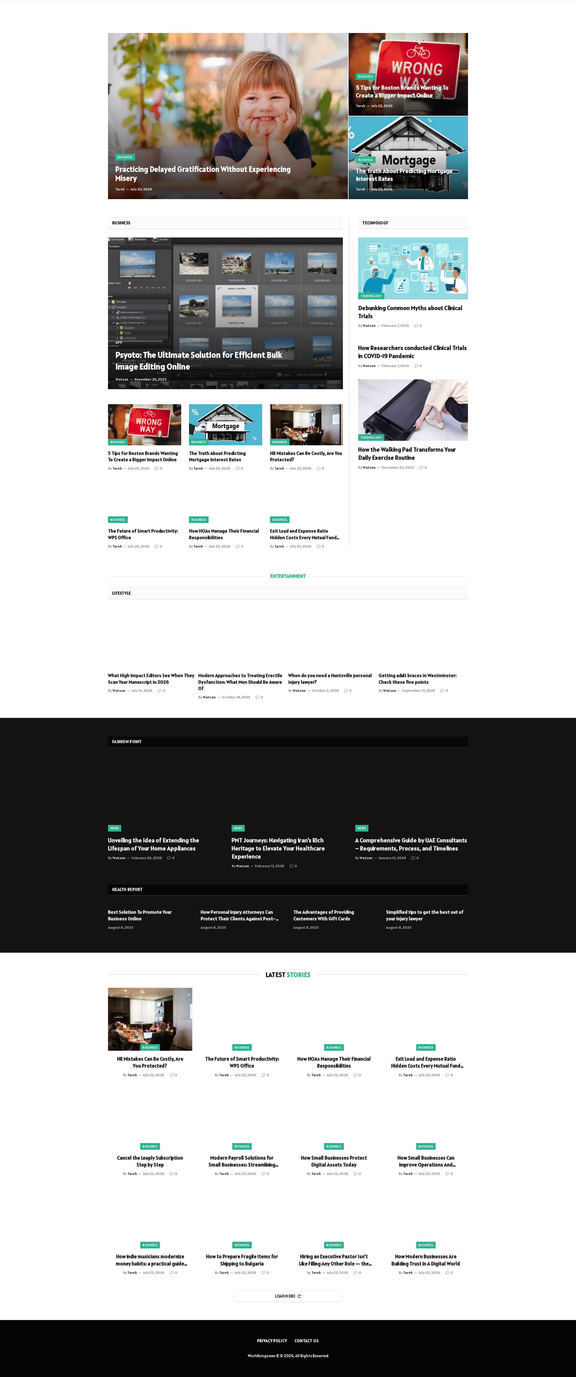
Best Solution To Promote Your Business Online (140, 915)
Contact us (307, 1340)
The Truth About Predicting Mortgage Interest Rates (404, 175)
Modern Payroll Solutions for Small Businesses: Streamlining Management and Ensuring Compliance (241, 1161)
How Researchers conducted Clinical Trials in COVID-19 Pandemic (412, 352)
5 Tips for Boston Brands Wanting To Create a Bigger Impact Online (402, 91)
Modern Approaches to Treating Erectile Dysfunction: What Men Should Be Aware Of (240, 681)
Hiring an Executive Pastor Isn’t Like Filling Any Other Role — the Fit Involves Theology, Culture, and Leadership (334, 1260)
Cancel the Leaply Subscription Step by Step (150, 1161)
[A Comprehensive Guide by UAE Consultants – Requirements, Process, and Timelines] (411, 794)
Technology (371, 296)
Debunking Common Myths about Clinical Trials (410, 312)
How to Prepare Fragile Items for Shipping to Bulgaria (242, 1260)
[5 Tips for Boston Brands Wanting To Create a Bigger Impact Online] (408, 74)
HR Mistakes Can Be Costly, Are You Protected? (306, 456)
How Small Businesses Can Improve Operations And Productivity (426, 1161)
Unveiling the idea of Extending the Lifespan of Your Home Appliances (153, 844)
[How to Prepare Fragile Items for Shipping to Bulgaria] (242, 1216)
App (119, 342)
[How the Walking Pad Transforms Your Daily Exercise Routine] (413, 410)
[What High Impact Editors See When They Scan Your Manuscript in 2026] (153, 638)
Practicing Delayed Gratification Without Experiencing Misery (203, 174)
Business (125, 157)
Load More (285, 1296)
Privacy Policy (272, 1340)
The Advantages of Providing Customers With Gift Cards (323, 915)
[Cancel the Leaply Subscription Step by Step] (150, 1118)
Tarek (119, 189)
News (114, 828)
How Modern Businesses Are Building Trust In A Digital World (426, 1260)
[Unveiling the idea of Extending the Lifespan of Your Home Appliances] (164, 794)
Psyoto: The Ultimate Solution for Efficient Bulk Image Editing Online (199, 360)
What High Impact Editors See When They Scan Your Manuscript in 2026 (151, 678)
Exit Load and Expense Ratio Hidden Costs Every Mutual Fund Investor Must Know (303, 534)
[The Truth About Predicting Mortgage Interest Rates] (408, 157)
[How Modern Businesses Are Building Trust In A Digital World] (426, 1216)
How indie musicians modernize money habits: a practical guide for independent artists (150, 1260)
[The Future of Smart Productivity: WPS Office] (144, 502)
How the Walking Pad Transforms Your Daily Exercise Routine (407, 453)
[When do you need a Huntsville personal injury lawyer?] (333, 638)
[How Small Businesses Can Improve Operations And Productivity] (426, 1118)
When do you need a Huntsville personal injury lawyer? (330, 678)
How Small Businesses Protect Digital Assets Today (334, 1161)
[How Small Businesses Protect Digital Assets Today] (334, 1118)
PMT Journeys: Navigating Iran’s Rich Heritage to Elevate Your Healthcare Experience (278, 848)
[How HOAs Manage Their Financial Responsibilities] (225, 502)
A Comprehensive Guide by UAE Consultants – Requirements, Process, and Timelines (411, 844)
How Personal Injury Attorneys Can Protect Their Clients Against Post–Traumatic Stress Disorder (238, 915)
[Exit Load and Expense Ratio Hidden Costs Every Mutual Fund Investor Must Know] (306, 502)
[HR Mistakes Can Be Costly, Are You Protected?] (306, 424)
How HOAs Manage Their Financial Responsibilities (224, 534)
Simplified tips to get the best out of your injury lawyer (425, 915)
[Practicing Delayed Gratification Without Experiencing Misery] (228, 116)
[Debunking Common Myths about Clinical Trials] (413, 268)
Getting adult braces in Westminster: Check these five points (418, 678)
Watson (122, 379)
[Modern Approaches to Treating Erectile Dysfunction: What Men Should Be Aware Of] (243, 638)
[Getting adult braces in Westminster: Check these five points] (423, 638)
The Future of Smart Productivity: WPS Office (143, 534)
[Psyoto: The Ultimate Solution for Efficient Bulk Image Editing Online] (225, 313)
